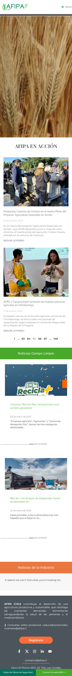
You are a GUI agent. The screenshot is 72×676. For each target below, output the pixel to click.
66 (39, 338)
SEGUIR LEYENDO (13, 240)
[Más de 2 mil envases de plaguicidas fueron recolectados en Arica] (36, 481)
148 (56, 338)
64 (28, 338)
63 (23, 338)
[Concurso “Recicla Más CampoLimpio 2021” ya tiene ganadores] (36, 395)
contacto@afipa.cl (36, 660)
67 (45, 338)
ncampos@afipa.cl (15, 628)
